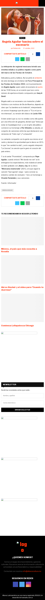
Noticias (22, 38)
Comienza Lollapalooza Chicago (17, 325)
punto (40, 87)
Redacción (17, 48)
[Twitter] (22, 584)
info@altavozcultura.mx (32, 571)
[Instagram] (28, 584)
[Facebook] (15, 584)
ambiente (38, 78)
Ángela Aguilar (7, 190)
